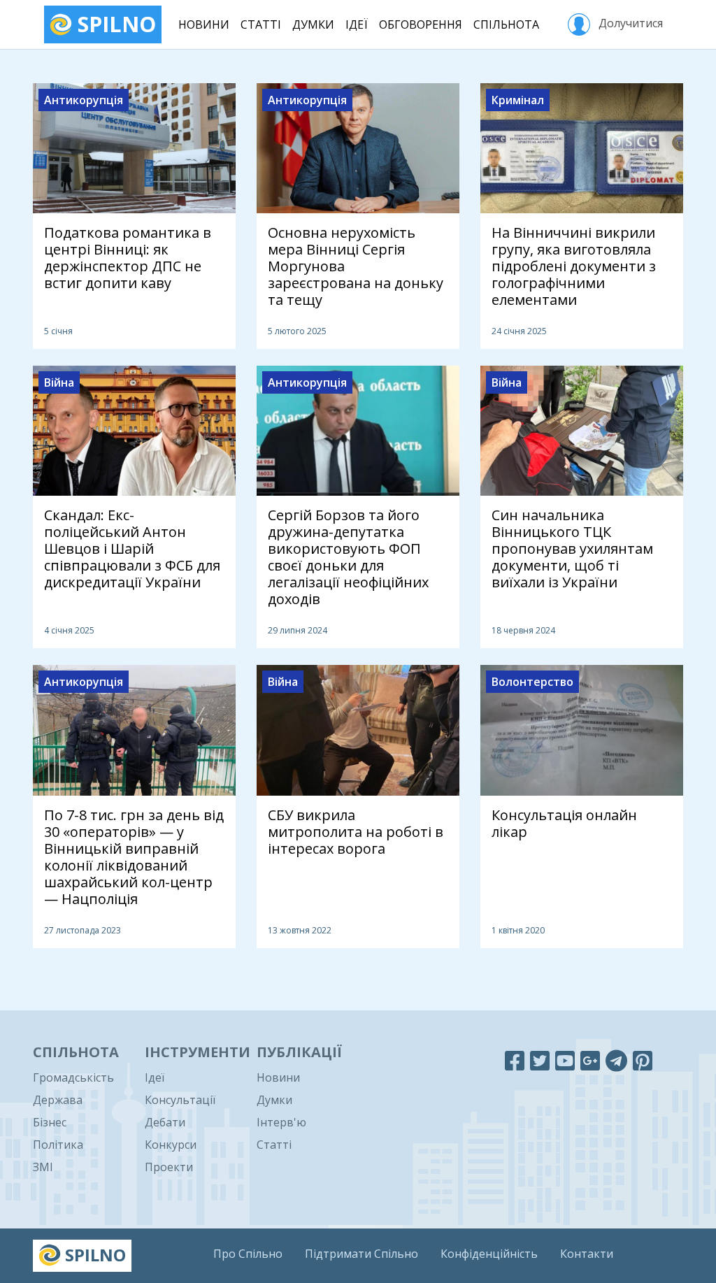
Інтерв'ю (281, 1122)
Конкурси (170, 1144)
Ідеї (356, 24)
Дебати (165, 1122)
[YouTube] (565, 1060)
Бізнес (49, 1122)
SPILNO (114, 24)
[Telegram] (616, 1060)
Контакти (586, 1253)
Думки (313, 24)
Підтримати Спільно (361, 1253)
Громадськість (73, 1077)
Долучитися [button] (629, 23)
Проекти (169, 1167)
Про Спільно (247, 1253)
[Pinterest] (642, 1060)
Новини (203, 24)
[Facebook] (514, 1060)
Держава (58, 1100)
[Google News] (590, 1060)
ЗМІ (43, 1167)
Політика (58, 1144)
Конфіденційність (489, 1253)
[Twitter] (540, 1060)
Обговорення (420, 24)
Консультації (180, 1100)
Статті (261, 24)
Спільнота (506, 24)
